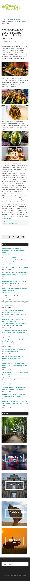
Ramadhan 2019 (13, 223)
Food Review (9, 19)
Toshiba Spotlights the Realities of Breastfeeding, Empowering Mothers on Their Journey (14, 250)
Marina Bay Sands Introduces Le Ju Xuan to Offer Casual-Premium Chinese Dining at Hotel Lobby (15, 403)
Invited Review (18, 19)
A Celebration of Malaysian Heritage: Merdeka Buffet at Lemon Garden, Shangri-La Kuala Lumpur (14, 333)
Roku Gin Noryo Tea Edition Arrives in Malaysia (15, 267)
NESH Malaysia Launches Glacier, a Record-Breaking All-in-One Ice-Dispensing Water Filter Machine (14, 365)
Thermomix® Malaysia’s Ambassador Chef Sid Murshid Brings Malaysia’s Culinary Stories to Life (15, 274)
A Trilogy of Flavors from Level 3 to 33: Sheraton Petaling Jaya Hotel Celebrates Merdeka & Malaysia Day (13, 342)
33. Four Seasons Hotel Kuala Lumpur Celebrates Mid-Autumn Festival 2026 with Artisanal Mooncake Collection (13, 260)
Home (3, 19)
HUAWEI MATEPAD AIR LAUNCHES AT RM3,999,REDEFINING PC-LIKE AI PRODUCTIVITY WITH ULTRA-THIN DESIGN (14, 312)
